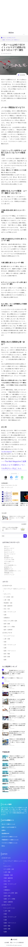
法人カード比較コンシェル (8, 824)
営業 (5, 642)
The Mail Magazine (6, 451)
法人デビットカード (9, 548)
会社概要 (6, 942)
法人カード (7, 546)
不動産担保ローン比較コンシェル (10, 839)
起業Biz (4, 830)
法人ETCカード (8, 550)
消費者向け (7, 617)
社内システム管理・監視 (10, 620)
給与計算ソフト (8, 567)
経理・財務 (7, 623)
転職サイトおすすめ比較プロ (9, 827)
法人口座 (6, 556)
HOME (14, 939)
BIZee (11, 33)
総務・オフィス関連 (9, 626)
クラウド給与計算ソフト (10, 565)
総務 (5, 659)
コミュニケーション (9, 636)
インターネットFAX (9, 559)
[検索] (25, 536)
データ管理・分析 (8, 597)
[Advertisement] (14, 15)
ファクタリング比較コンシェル (9, 843)
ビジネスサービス (7, 585)
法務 (5, 614)
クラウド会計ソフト (9, 561)
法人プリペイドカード (9, 554)
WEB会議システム (8, 572)
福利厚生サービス (8, 569)
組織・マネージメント (10, 650)
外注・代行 (7, 609)
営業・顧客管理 (8, 606)
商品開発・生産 (8, 603)
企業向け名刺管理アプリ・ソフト (12, 571)
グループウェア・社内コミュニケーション (14, 590)
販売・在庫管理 (8, 629)
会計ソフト (7, 563)
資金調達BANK (5, 833)
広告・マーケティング (7, 487)
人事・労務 (7, 600)
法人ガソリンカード (9, 552)
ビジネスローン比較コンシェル (9, 836)
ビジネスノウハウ (11, 485)
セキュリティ (7, 594)
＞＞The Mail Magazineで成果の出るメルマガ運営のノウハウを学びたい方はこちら (13, 465)
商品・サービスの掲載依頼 (17, 942)
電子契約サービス (8, 557)
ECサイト (3, 485)
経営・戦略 (7, 653)
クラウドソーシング (9, 574)
